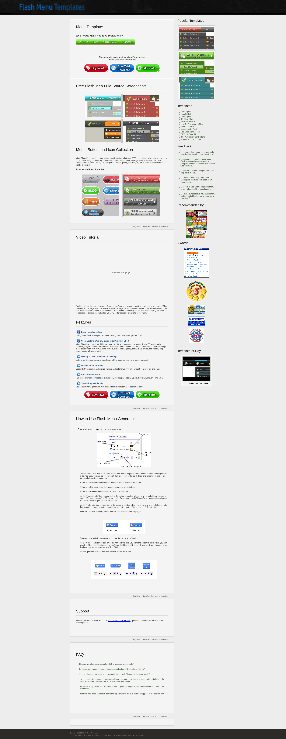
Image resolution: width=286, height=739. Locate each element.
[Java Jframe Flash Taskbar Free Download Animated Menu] (141, 131)
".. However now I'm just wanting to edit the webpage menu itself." (105, 664)
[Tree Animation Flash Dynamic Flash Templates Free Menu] (196, 386)
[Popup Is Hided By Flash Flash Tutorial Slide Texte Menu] (141, 106)
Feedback (184, 146)
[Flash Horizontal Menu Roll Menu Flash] (196, 88)
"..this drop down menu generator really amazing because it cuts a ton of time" (197, 153)
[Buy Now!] (96, 67)
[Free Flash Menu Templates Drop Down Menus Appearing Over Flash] (100, 195)
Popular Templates (190, 21)
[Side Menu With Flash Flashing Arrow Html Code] (196, 37)
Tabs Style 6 (186, 116)
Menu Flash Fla (187, 127)
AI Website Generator (91, 735)
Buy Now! (136, 227)
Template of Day (189, 351)
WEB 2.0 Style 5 (188, 122)
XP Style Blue (187, 119)
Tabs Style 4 (186, 111)
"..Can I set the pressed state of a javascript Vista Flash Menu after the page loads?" (113, 674)
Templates (184, 106)
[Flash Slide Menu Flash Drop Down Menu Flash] (141, 195)
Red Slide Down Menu (190, 132)
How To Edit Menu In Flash (192, 124)
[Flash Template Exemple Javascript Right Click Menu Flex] (103, 131)
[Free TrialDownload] (122, 67)
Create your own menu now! (122, 59)
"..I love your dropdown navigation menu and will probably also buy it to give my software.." (198, 196)
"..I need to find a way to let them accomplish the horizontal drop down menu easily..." (196, 179)
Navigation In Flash (189, 129)
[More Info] (147, 67)
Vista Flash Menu (135, 57)
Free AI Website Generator (136, 735)
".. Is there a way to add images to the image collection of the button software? (111, 669)
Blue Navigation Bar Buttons (193, 137)
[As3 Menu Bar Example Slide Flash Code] (196, 63)
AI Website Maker (120, 735)
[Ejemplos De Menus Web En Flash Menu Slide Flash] (103, 106)
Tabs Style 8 (186, 114)
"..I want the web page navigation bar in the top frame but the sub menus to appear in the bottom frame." (122, 694)
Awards (182, 243)
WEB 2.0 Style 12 (188, 134)
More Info (164, 227)
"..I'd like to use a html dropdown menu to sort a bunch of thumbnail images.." (197, 188)
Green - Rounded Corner (191, 139)
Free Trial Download (150, 227)
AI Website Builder (76, 735)
